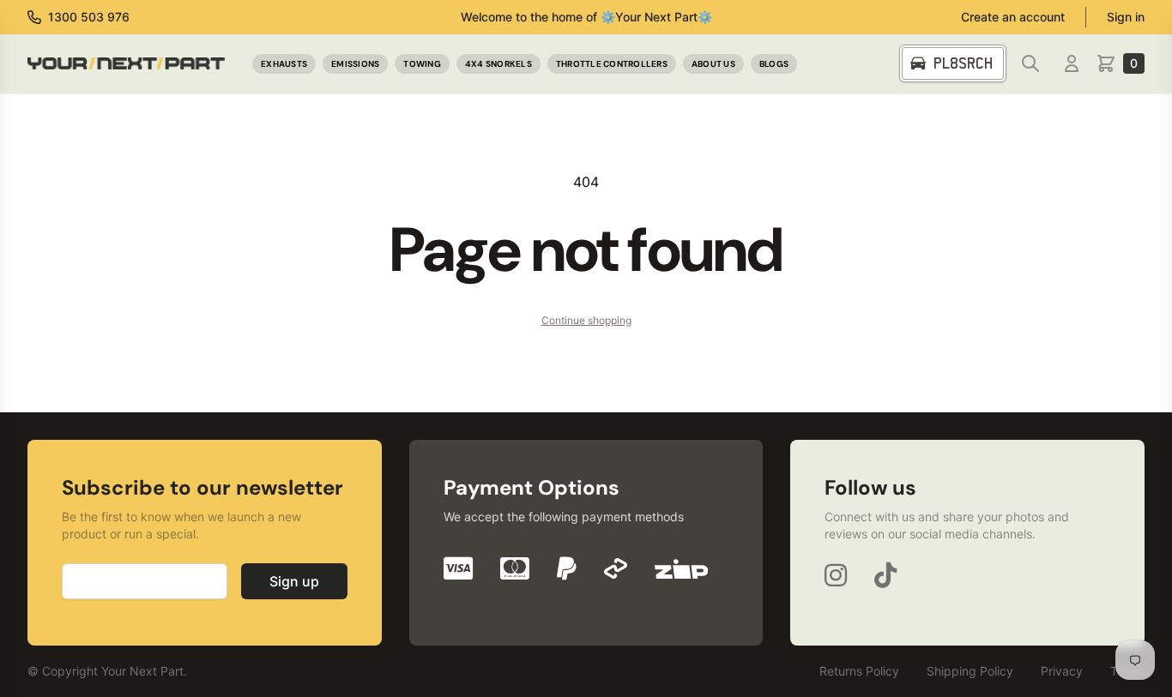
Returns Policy (859, 671)
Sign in (1126, 16)
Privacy (1062, 671)
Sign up (294, 581)
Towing (422, 63)
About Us (713, 63)
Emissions (355, 63)
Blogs (773, 63)
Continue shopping (586, 320)
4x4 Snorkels (498, 63)
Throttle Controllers (612, 63)
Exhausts (284, 63)
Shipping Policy (970, 671)
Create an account (1013, 16)
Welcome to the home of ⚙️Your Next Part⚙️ (586, 16)
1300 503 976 (89, 16)
